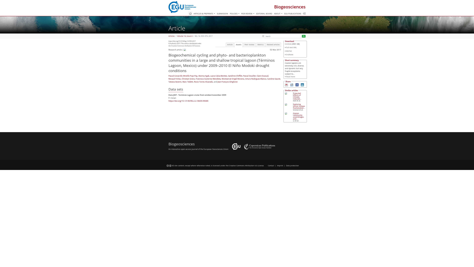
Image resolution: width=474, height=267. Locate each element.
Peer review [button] (247, 13)
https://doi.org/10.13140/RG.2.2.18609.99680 (188, 101)
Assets (238, 45)
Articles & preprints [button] (204, 13)
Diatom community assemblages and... (298, 116)
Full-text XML (291, 47)
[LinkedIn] (302, 84)
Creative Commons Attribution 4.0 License (246, 166)
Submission (222, 13)
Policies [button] (234, 13)
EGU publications (292, 13)
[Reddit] (291, 84)
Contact (271, 166)
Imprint (280, 166)
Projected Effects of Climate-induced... (297, 96)
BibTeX (289, 51)
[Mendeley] (286, 84)
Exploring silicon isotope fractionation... (299, 106)
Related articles (273, 45)
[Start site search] (304, 36)
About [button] (277, 13)
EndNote (289, 54)
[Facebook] (297, 84)
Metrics (260, 45)
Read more (290, 76)
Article (230, 45)
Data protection (292, 166)
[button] (263, 36)
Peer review (249, 45)
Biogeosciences (290, 7)
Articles (171, 36)
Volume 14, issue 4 (184, 36)
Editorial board (264, 13)
